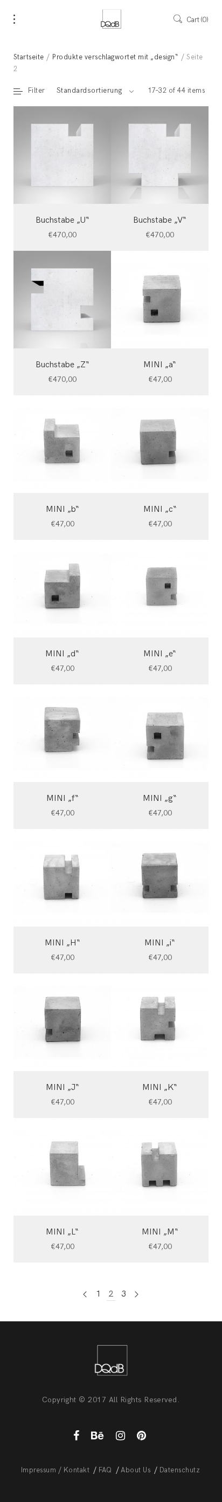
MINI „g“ (160, 798)
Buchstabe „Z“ (62, 365)
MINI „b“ (62, 509)
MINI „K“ (159, 1087)
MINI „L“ (62, 1232)
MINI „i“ (159, 943)
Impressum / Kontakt (55, 1470)
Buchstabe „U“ (62, 220)
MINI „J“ (62, 1087)
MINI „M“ (160, 1232)
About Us (135, 1470)
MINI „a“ (159, 365)
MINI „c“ (160, 509)
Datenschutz (179, 1470)
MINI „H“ (62, 943)
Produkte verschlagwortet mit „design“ (115, 57)
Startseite (28, 57)
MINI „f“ (62, 798)
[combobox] (95, 90)
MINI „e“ (159, 654)
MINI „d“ (62, 654)
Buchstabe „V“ (159, 220)
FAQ (105, 1470)
